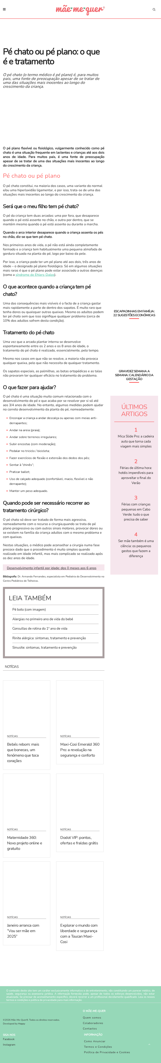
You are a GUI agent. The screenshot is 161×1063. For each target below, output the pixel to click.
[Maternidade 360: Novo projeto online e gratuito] (26, 798)
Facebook (9, 1039)
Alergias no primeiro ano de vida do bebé (42, 619)
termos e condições (17, 1000)
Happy (21, 1023)
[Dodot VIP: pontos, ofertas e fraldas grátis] (79, 798)
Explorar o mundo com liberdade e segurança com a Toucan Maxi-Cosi (78, 933)
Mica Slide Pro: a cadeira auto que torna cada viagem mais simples (136, 441)
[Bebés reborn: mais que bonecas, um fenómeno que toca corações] (26, 705)
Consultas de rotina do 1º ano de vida (39, 628)
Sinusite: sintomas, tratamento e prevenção (44, 647)
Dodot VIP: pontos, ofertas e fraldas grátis (79, 840)
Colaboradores (93, 1023)
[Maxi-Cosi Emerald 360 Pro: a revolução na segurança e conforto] (79, 705)
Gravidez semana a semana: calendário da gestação (134, 375)
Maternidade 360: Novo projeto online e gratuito (24, 843)
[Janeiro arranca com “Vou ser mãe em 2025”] (26, 886)
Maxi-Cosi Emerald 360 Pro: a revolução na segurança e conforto (79, 750)
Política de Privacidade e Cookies (107, 1052)
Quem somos (92, 1018)
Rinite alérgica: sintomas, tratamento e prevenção (49, 638)
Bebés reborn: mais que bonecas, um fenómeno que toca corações (23, 752)
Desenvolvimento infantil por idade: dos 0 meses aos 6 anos (51, 568)
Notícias (12, 736)
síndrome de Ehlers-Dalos (35, 275)
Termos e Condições (98, 1047)
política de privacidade (44, 1000)
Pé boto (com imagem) (29, 609)
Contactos (90, 1028)
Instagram (9, 1045)
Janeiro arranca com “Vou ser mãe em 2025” (23, 931)
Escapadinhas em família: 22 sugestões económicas (134, 313)
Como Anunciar (94, 1041)
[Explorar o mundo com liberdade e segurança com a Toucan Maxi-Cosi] (79, 886)
